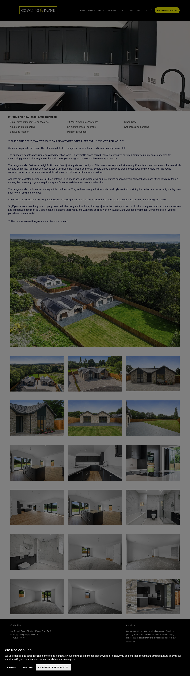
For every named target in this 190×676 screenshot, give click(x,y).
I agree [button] (11, 667)
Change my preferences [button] (53, 667)
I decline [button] (27, 667)
